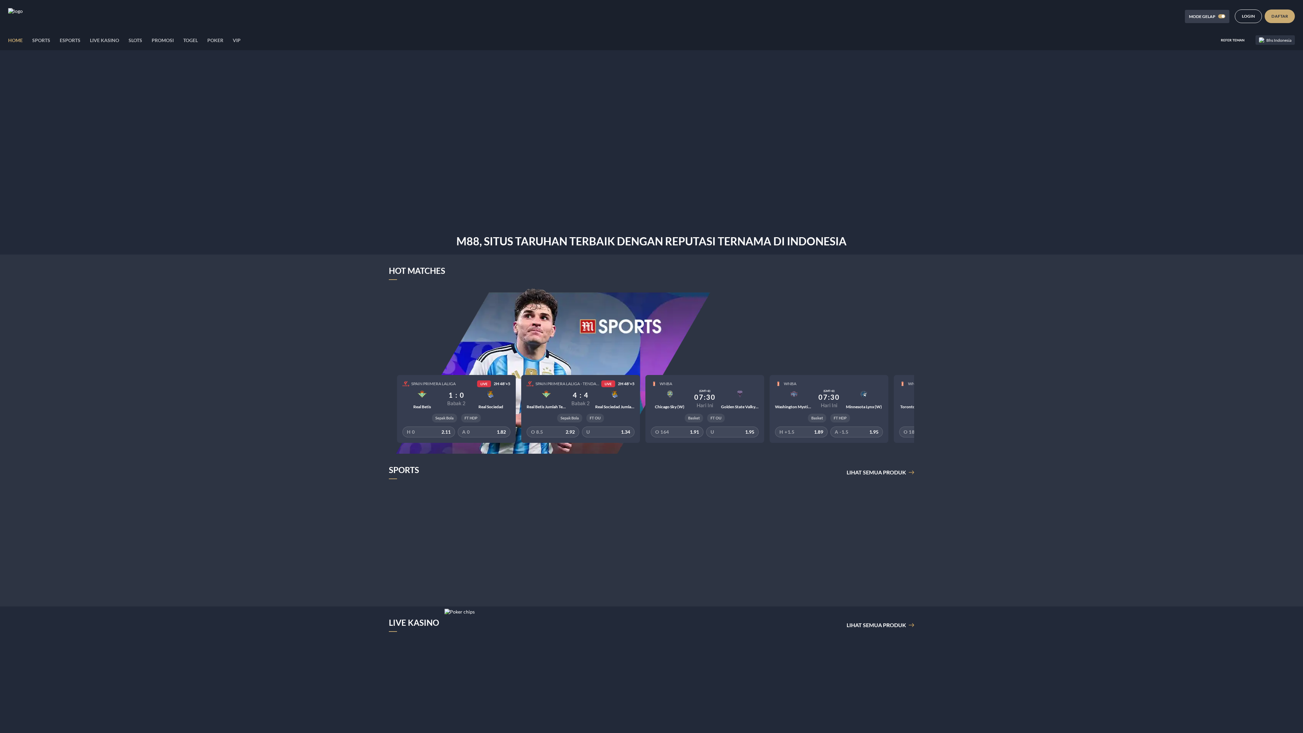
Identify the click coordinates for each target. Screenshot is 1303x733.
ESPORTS (70, 40)
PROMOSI (163, 40)
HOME (15, 40)
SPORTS (41, 40)
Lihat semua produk (876, 472)
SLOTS (135, 40)
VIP (237, 40)
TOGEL (190, 40)
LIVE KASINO (104, 40)
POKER (215, 40)
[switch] (1221, 16)
